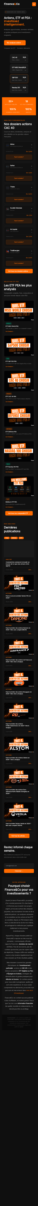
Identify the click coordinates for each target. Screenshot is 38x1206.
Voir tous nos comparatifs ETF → (19, 513)
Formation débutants (23, 48)
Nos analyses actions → (15, 43)
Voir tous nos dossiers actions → (19, 271)
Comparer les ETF (9, 48)
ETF (21, 538)
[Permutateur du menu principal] (34, 4)
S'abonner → (19, 871)
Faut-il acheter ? (19, 157)
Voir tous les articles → (19, 836)
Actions (14, 538)
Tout (6, 538)
